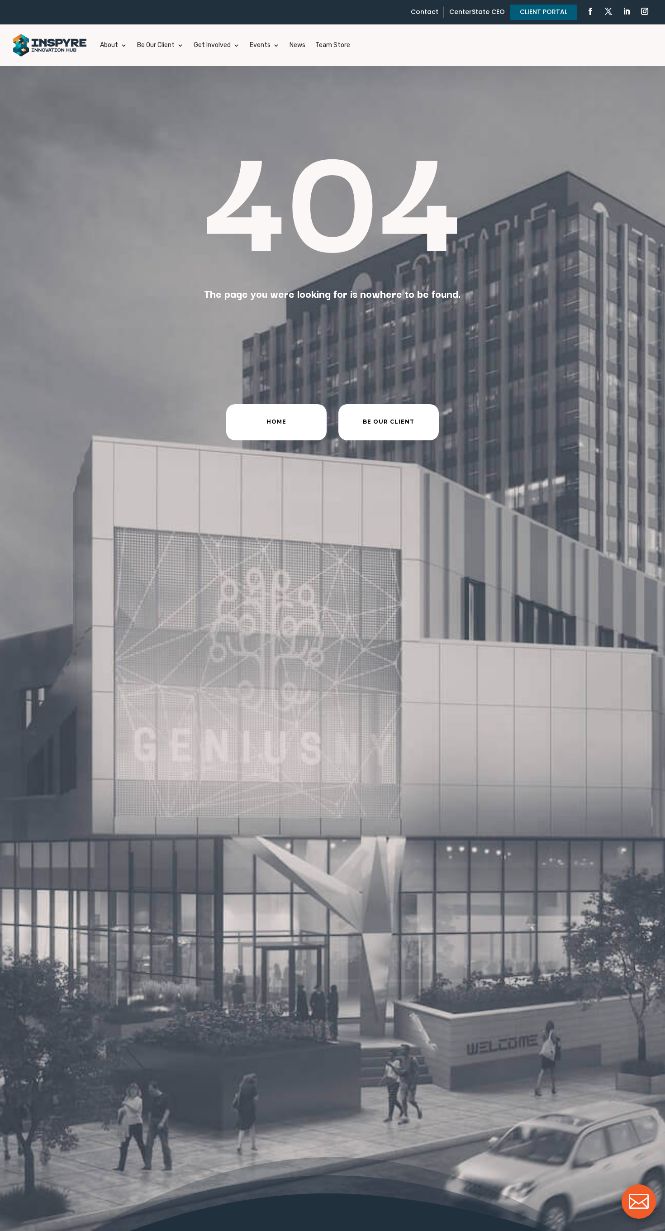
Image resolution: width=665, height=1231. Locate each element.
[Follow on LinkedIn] (626, 11)
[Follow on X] (608, 11)
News (297, 45)
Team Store (332, 45)
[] (639, 1216)
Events (260, 45)
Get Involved (212, 45)
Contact (424, 11)
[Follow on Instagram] (644, 11)
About (109, 45)
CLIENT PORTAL (543, 11)
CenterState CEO (477, 11)
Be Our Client (156, 45)
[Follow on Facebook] (590, 11)
